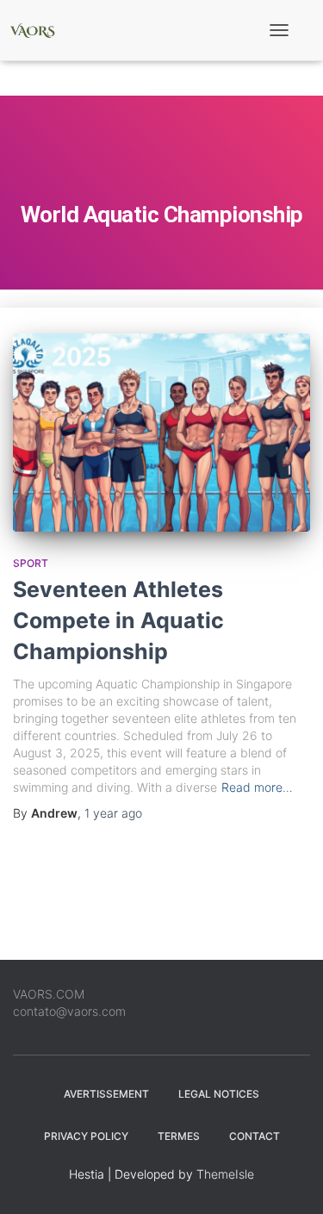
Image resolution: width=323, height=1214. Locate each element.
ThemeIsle (225, 1174)
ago (113, 813)
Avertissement (106, 1093)
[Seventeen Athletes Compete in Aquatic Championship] (161, 432)
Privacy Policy (86, 1136)
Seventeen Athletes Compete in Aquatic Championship (118, 620)
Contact (254, 1136)
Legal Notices (218, 1093)
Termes (179, 1136)
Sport (30, 563)
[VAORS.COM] (39, 30)
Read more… (257, 787)
